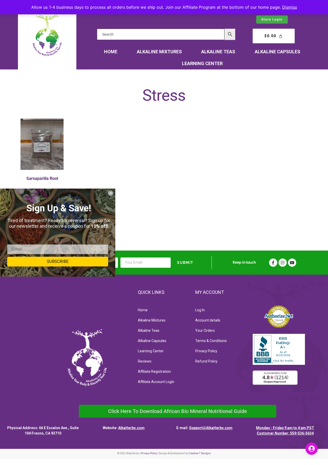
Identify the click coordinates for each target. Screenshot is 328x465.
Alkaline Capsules (277, 51)
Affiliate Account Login (156, 382)
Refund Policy (206, 361)
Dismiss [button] (289, 7)
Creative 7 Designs (200, 453)
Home (110, 51)
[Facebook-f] (273, 263)
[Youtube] (292, 263)
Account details (207, 320)
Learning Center (202, 63)
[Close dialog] (110, 193)
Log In (200, 310)
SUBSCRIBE (57, 261)
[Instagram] (283, 263)
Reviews (144, 361)
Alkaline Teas (218, 51)
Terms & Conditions (211, 341)
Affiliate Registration (154, 371)
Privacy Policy (206, 351)
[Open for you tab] (311, 448)
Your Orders (205, 330)
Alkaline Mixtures (159, 51)
